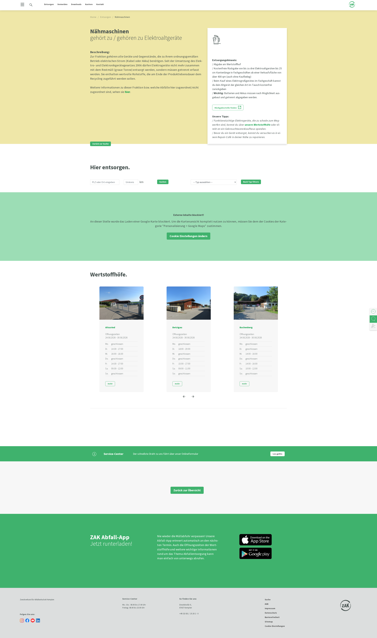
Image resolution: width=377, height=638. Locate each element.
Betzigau (177, 327)
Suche (268, 599)
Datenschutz (271, 613)
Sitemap (269, 621)
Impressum (270, 608)
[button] (22, 4)
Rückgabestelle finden (226, 107)
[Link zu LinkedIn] (38, 620)
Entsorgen (49, 4)
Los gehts (277, 454)
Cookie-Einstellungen (275, 626)
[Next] (192, 396)
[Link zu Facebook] (28, 620)
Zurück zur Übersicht (187, 490)
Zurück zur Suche (100, 143)
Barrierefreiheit (272, 617)
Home (93, 16)
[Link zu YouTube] (33, 620)
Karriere (89, 4)
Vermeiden (62, 4)
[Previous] (184, 396)
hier (127, 92)
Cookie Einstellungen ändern (188, 236)
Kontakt (100, 4)
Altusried (110, 327)
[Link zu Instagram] (22, 621)
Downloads (76, 4)
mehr (110, 383)
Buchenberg (246, 327)
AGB (266, 604)
